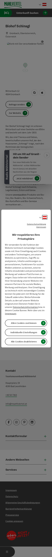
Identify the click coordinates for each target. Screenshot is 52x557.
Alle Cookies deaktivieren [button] (24, 341)
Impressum (41, 227)
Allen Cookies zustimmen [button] (24, 323)
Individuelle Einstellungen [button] (23, 332)
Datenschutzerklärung (36, 224)
